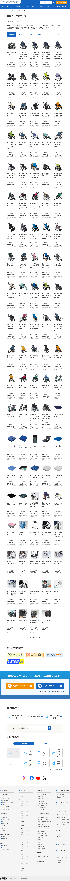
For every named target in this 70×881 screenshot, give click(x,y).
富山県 (22, 830)
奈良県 (27, 846)
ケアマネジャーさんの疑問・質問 (63, 822)
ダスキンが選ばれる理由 (42, 805)
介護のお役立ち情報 (44, 813)
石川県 (27, 830)
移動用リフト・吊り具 (6, 825)
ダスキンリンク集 (60, 855)
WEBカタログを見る (57, 691)
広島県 (22, 854)
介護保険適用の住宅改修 (42, 803)
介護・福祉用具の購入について (43, 801)
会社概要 (58, 862)
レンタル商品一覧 (5, 794)
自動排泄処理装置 (5, 809)
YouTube (58, 838)
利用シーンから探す (6, 849)
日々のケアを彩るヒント (61, 817)
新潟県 (22, 817)
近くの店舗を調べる (50, 686)
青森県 (22, 801)
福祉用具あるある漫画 (61, 824)
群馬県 (22, 815)
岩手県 (27, 801)
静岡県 (27, 834)
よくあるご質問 (41, 809)
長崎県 (27, 863)
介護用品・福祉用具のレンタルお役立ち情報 (44, 822)
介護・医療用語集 (41, 848)
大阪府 (22, 844)
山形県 (27, 805)
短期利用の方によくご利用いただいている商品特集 (63, 797)
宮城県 (22, 803)
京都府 (27, 842)
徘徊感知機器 (4, 808)
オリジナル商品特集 (60, 794)
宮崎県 (27, 866)
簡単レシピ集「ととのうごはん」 (44, 828)
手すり (3, 804)
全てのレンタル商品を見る (54, 769)
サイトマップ (59, 854)
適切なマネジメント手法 (61, 811)
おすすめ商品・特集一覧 (63, 790)
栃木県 (27, 811)
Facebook (58, 836)
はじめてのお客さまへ (42, 794)
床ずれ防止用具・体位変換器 (7, 802)
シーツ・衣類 (4, 827)
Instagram (58, 834)
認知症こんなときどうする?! (43, 819)
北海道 (22, 796)
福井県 (22, 832)
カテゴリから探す (5, 845)
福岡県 (22, 863)
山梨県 (22, 819)
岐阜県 (22, 834)
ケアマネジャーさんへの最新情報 (63, 808)
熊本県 (22, 865)
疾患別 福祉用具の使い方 (42, 833)
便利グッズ (4, 828)
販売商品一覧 (4, 813)
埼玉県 (22, 813)
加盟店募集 (41, 861)
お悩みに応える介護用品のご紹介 (44, 835)
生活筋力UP (40, 839)
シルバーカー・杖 (5, 819)
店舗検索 (22, 790)
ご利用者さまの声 (41, 807)
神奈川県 (22, 825)
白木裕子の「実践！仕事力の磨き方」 (63, 820)
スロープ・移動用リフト (6, 806)
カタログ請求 (4, 838)
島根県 (22, 852)
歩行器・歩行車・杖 (6, 800)
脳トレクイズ (40, 824)
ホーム (8, 10)
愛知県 (22, 836)
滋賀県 (22, 842)
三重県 (22, 837)
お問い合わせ (63, 2)
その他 (3, 830)
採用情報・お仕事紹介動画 (43, 856)
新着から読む (40, 844)
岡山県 (27, 852)
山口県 (22, 856)
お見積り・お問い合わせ (20, 686)
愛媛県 (22, 858)
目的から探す (4, 847)
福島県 (22, 807)
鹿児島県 (22, 868)
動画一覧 (39, 842)
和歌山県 (22, 848)
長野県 (27, 815)
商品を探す (13, 10)
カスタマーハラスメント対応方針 (63, 857)
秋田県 (22, 805)
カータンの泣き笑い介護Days (43, 817)
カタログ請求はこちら (43, 691)
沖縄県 (22, 870)
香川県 (27, 856)
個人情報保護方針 (60, 860)
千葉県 (27, 823)
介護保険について (41, 796)
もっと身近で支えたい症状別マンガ (63, 826)
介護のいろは (40, 837)
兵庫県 (22, 846)
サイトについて (61, 850)
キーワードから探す (41, 846)
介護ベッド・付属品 (6, 798)
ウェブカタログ (5, 836)
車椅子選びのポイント (35, 637)
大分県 (22, 866)
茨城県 (22, 811)
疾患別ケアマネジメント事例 (62, 814)
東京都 (22, 823)
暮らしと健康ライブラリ (42, 831)
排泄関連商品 (4, 817)
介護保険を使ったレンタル (43, 798)
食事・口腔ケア (5, 823)
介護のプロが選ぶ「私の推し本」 (44, 826)
